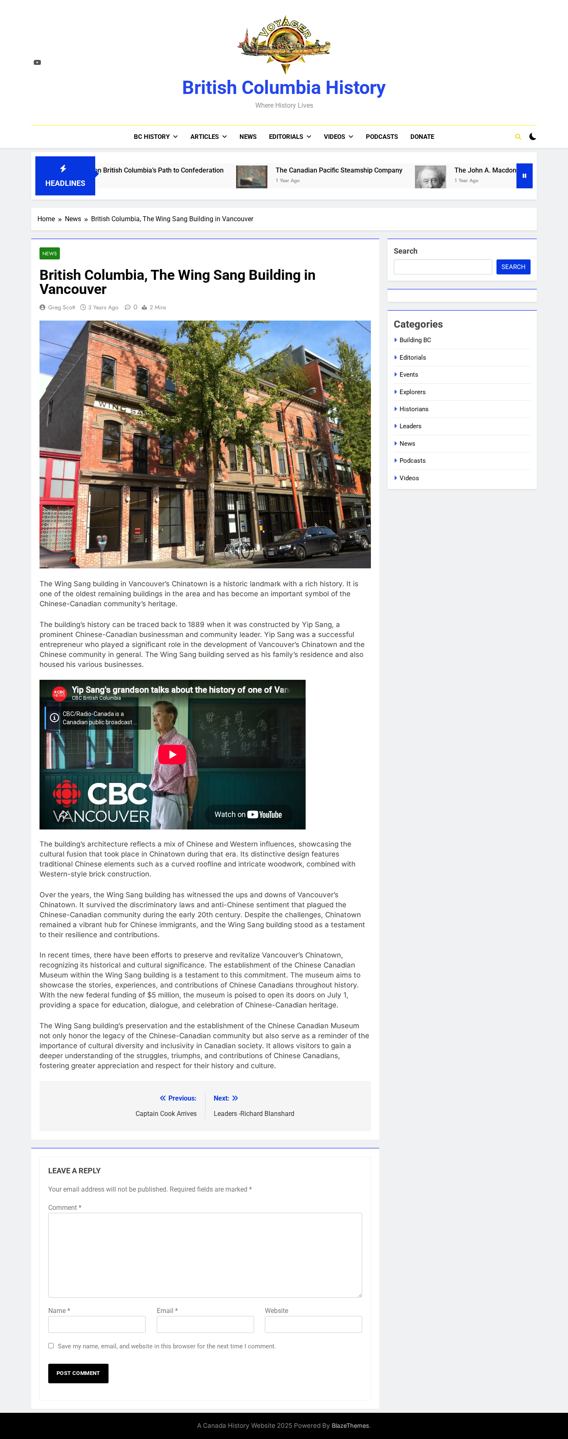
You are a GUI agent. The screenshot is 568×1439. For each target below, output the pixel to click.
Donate (422, 137)
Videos (334, 137)
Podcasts (382, 137)
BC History (152, 137)
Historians (414, 409)
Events (409, 374)
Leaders (411, 426)
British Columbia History (284, 88)
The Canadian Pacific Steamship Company (288, 170)
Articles (204, 137)
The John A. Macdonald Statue (449, 170)
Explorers (413, 392)
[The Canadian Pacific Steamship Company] (200, 181)
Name (59, 1311)
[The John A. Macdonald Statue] (379, 181)
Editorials (286, 137)
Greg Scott (61, 307)
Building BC (415, 340)
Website (276, 1311)
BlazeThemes (350, 1425)
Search (405, 251)
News (248, 137)
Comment (64, 1208)
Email (167, 1311)
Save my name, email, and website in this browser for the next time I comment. (167, 1346)
